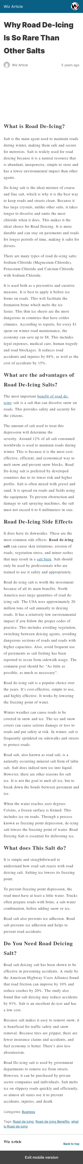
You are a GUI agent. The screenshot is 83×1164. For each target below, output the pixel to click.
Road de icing (23, 1121)
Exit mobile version (41, 1157)
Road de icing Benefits (52, 1121)
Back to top (71, 1144)
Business (28, 1112)
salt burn (44, 559)
